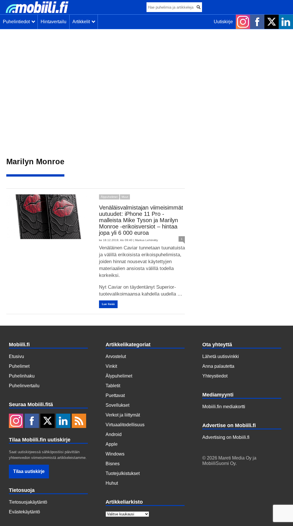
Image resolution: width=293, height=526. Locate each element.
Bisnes (113, 463)
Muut (125, 196)
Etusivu (16, 356)
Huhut (112, 483)
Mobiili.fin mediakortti (223, 406)
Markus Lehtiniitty (146, 240)
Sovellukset (117, 405)
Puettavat (115, 395)
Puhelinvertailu (24, 385)
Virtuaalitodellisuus (125, 424)
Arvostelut (116, 356)
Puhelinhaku (22, 376)
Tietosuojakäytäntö (28, 502)
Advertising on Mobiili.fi (226, 437)
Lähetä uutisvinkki (220, 356)
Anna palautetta (218, 366)
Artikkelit (82, 21)
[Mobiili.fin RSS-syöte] (79, 421)
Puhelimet (19, 366)
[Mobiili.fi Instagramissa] (243, 22)
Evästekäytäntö (24, 511)
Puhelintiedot (17, 21)
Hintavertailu (53, 21)
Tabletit (113, 385)
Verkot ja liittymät (123, 414)
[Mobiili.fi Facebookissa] (257, 22)
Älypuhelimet (109, 196)
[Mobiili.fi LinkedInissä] (286, 22)
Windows (115, 453)
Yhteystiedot (214, 376)
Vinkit (111, 366)
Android (114, 434)
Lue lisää (108, 304)
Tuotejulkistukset (123, 473)
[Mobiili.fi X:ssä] (271, 22)
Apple (112, 444)
